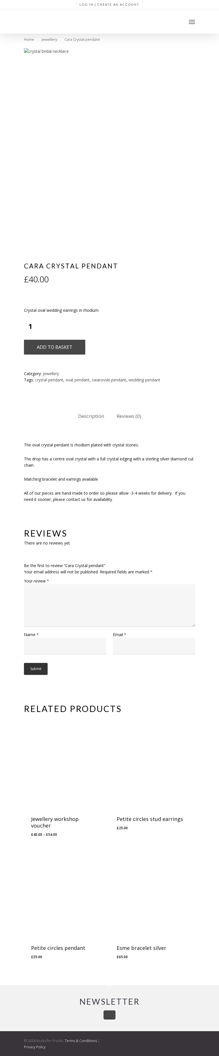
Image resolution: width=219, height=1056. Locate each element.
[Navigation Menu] (192, 22)
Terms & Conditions (81, 1040)
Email (119, 634)
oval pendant (78, 380)
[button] (140, 839)
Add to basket (54, 347)
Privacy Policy (35, 1047)
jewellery (49, 39)
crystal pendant (49, 380)
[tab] (91, 416)
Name (31, 634)
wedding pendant (144, 380)
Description (91, 416)
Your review (36, 581)
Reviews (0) (129, 416)
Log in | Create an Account (109, 4)
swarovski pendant (109, 380)
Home (29, 39)
